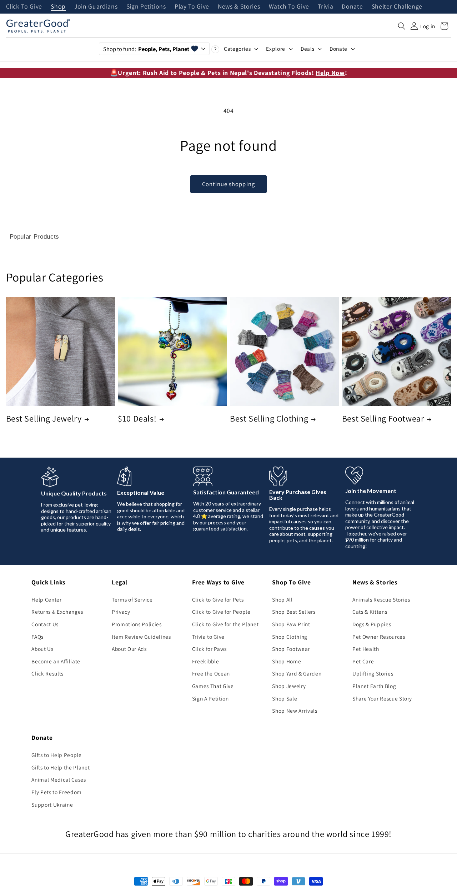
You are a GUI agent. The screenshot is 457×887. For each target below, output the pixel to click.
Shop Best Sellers (293, 611)
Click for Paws (209, 648)
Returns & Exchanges (57, 611)
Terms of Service (132, 599)
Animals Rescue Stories (381, 599)
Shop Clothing (289, 636)
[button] (402, 26)
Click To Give (24, 6)
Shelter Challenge (397, 6)
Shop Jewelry (289, 685)
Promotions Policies (137, 624)
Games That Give (213, 685)
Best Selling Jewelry (44, 418)
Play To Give (192, 6)
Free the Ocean (211, 673)
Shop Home (286, 661)
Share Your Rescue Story (382, 698)
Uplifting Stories (372, 673)
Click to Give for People (221, 611)
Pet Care (363, 661)
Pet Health (365, 648)
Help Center (46, 599)
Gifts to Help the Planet (60, 767)
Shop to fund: (146, 49)
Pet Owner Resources (378, 636)
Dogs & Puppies (371, 624)
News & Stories (239, 6)
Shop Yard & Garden (296, 673)
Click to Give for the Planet (225, 624)
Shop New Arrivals (294, 710)
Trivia (325, 6)
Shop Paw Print (291, 624)
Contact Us (45, 624)
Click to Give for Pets (218, 599)
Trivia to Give (208, 636)
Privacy (121, 611)
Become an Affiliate (55, 661)
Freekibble (205, 661)
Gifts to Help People (56, 754)
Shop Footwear (291, 648)
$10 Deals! (137, 418)
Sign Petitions (146, 6)
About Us (42, 648)
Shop (58, 6)
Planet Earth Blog (374, 685)
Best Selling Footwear (383, 418)
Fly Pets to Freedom (56, 792)
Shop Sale (284, 698)
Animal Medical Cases (58, 779)
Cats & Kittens (369, 611)
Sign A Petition (210, 698)
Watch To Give (289, 6)
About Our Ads (129, 648)
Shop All (282, 599)
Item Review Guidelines (141, 636)
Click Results (47, 673)
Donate (352, 6)
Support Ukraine (52, 804)
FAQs (37, 636)
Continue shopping (228, 184)
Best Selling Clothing (269, 418)
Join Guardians (95, 6)
